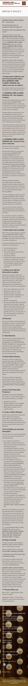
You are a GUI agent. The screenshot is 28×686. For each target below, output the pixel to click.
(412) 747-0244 (7, 642)
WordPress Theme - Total (19, 681)
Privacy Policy (12, 401)
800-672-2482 (14, 652)
